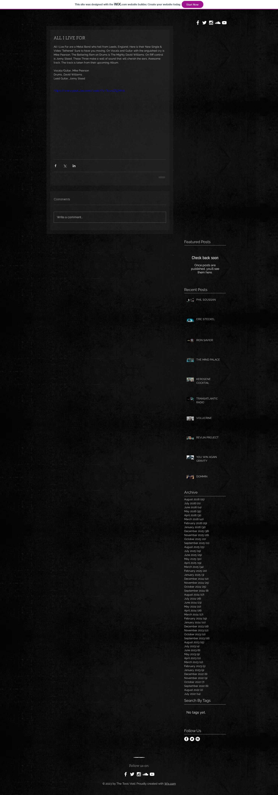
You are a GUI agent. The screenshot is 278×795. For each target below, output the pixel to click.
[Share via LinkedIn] (74, 166)
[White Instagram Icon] (211, 23)
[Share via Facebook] (55, 166)
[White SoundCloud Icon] (218, 23)
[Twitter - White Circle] (192, 742)
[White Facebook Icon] (198, 23)
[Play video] (110, 120)
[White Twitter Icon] (204, 23)
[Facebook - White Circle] (186, 742)
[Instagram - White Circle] (198, 742)
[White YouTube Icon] (224, 23)
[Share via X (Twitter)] (65, 166)
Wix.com (170, 786)
